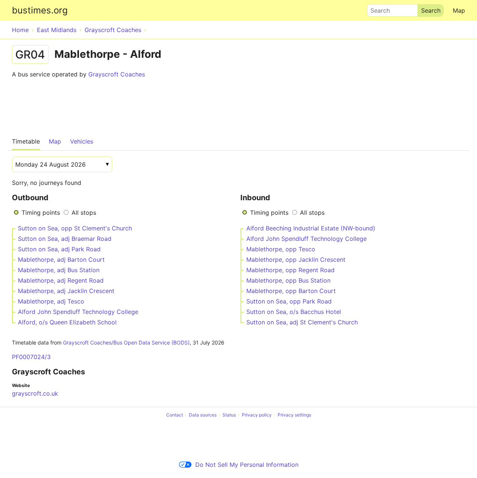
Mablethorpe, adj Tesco (51, 301)
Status (229, 415)
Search (376, 8)
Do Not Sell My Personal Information (246, 464)
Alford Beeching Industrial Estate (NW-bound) (310, 228)
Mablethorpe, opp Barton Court (291, 291)
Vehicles (81, 141)
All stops (84, 212)
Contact (174, 415)
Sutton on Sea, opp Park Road (289, 301)
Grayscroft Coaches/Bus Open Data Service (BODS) (126, 342)
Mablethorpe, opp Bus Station (288, 280)
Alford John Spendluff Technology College (78, 311)
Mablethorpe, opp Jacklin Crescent (295, 259)
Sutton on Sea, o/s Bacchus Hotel (293, 311)
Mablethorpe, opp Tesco (280, 249)
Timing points (41, 212)
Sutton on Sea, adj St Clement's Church (302, 322)
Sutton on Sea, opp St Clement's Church (75, 228)
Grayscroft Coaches (116, 74)
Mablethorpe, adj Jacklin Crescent (66, 291)
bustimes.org (40, 10)
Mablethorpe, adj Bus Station (58, 270)
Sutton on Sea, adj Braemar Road (64, 238)
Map (459, 10)
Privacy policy (257, 415)
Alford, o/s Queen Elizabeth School (67, 322)
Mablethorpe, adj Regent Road (61, 280)
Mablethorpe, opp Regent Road (290, 270)
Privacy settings (294, 415)
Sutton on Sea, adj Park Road (59, 249)
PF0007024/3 (31, 357)
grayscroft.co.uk (35, 393)
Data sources (203, 415)
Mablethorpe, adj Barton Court (61, 259)
